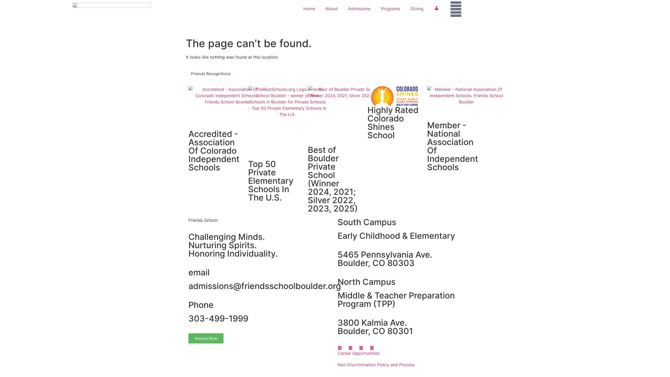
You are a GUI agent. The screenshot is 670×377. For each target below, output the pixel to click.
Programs (390, 8)
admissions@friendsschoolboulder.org (264, 286)
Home (309, 8)
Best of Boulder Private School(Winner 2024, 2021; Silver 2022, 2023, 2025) (333, 179)
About (332, 8)
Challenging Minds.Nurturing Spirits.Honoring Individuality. (233, 245)
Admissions (359, 8)
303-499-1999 (218, 318)
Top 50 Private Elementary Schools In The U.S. (270, 181)
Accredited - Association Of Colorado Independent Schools (213, 151)
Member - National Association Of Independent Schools (452, 146)
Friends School (203, 220)
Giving (417, 8)
